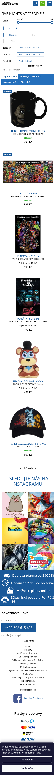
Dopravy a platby (28, 663)
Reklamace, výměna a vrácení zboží (28, 660)
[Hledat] (35, 3)
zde (38, 752)
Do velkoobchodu (28, 689)
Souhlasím (27, 768)
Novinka (13, 35)
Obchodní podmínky (28, 656)
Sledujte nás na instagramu (28, 481)
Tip (33, 35)
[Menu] (50, 3)
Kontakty (28, 649)
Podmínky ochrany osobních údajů (28, 677)
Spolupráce (28, 674)
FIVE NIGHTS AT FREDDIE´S (31, 54)
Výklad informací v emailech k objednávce (28, 670)
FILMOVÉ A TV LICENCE (29, 47)
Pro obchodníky (28, 681)
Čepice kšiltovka (26, 61)
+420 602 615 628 (18, 627)
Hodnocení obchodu (28, 684)
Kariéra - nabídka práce (28, 653)
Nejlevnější (24, 76)
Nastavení (27, 759)
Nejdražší (36, 76)
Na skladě (12, 28)
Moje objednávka (28, 667)
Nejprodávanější (10, 82)
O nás (28, 646)
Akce (13, 41)
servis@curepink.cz (14, 635)
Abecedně (25, 82)
